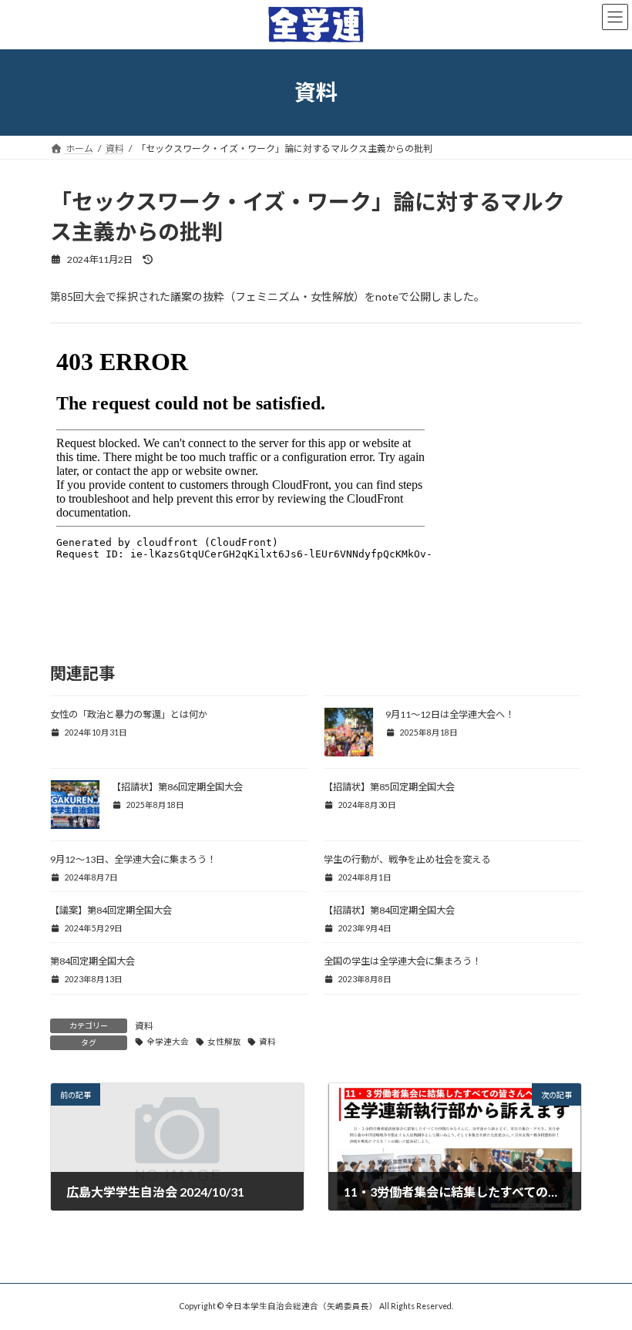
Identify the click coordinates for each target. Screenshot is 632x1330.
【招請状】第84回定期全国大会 (389, 910)
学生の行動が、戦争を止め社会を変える (407, 859)
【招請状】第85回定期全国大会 (389, 787)
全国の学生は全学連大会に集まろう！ (402, 961)
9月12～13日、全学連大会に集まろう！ (133, 859)
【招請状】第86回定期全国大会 (177, 787)
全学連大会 (167, 1041)
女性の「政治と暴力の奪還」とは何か (128, 714)
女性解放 (224, 1041)
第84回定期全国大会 (92, 961)
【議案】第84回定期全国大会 (111, 910)
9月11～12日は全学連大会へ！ (449, 714)
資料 (144, 1026)
